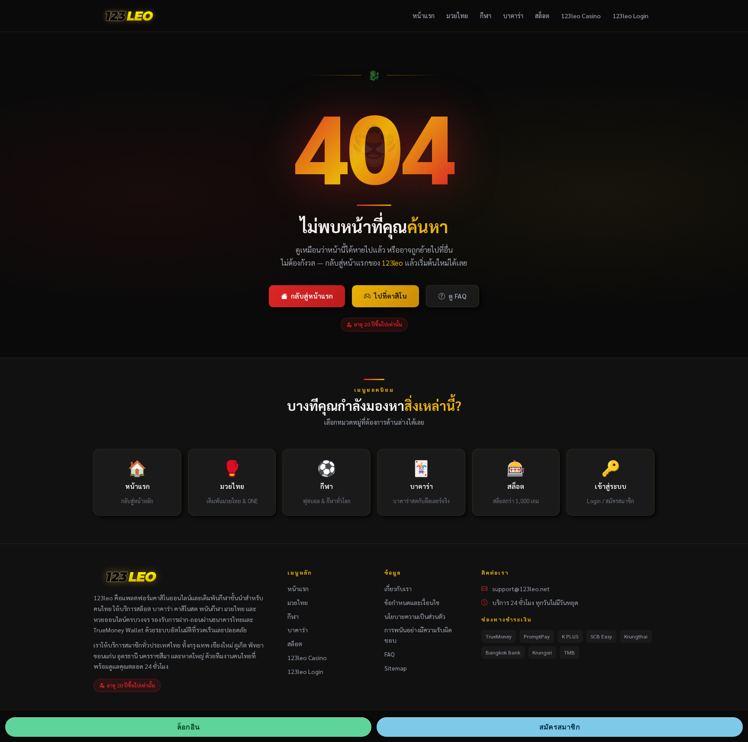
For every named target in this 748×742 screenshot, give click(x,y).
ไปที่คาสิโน (390, 296)
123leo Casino (581, 16)
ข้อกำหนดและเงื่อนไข (411, 602)
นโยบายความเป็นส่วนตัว (414, 616)
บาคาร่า (513, 16)
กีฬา (485, 16)
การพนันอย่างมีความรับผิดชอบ (418, 635)
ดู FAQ (457, 296)
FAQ (389, 654)
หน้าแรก (424, 16)
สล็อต (542, 16)
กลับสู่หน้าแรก (312, 296)
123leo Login (630, 16)
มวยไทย (457, 16)
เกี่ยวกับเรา (398, 588)
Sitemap (395, 668)
